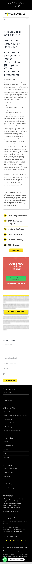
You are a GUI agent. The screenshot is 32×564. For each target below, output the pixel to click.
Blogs (5, 396)
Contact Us (7, 411)
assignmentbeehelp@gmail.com (16, 3)
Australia (6, 442)
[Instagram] (14, 540)
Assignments (7, 392)
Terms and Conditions (10, 423)
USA (5, 453)
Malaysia (6, 457)
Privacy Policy (8, 419)
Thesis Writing (8, 484)
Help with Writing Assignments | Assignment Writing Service (12, 504)
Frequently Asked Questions (12, 431)
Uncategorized (8, 400)
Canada (6, 449)
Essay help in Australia (9, 501)
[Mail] (18, 540)
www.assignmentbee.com (14, 531)
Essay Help (7, 476)
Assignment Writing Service (12, 468)
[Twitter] (10, 540)
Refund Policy (8, 427)
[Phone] (21, 540)
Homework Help (8, 472)
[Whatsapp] (25, 540)
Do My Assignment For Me (11, 511)
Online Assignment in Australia (12, 499)
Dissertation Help (9, 480)
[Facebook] (6, 540)
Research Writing (9, 488)
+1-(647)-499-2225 (12, 527)
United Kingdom (8, 445)
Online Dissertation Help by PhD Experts (12, 508)
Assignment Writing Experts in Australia (15, 415)
